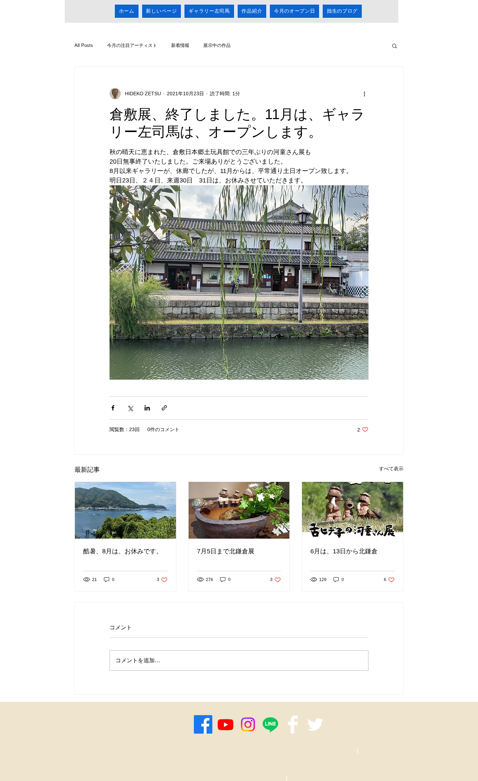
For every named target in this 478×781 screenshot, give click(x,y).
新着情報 (180, 45)
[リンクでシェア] (164, 408)
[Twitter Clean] (315, 724)
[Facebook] (203, 724)
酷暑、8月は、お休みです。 (122, 551)
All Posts (84, 45)
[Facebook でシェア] (113, 408)
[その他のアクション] (364, 93)
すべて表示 (391, 468)
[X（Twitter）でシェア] (130, 408)
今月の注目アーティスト (132, 45)
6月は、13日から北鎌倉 (344, 551)
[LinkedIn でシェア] (147, 408)
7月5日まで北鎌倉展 (225, 551)
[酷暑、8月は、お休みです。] (125, 510)
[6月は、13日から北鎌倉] (352, 510)
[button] (394, 45)
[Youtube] (225, 724)
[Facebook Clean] (292, 724)
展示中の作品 (217, 45)
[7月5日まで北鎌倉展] (239, 510)
